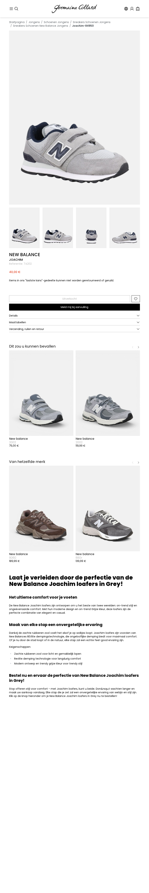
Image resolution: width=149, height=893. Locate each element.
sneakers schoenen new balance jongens (40, 26)
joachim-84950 (83, 26)
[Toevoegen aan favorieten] (136, 298)
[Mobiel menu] (11, 9)
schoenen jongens (56, 22)
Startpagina (17, 22)
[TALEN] (126, 9)
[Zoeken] (16, 9)
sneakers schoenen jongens (91, 22)
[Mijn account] (132, 9)
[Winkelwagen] (138, 9)
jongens (34, 22)
